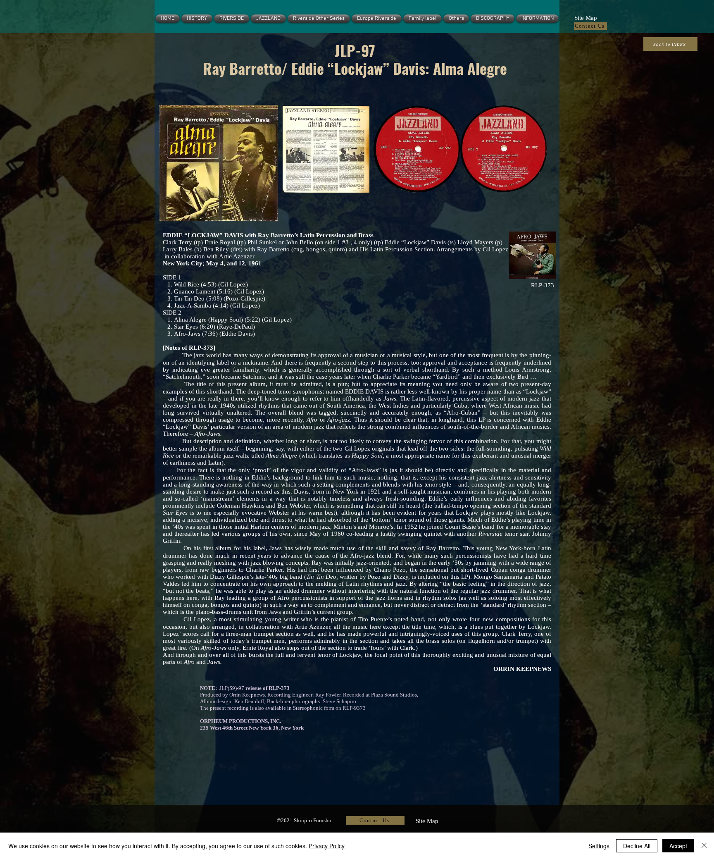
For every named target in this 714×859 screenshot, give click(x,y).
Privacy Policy (327, 846)
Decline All (636, 846)
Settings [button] (598, 846)
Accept (678, 846)
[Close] (704, 845)
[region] (218, 162)
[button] (585, 17)
